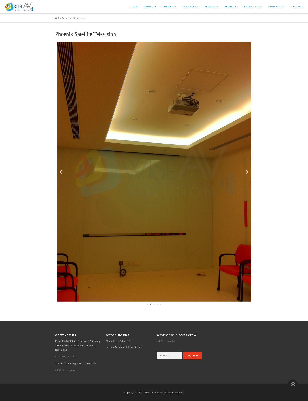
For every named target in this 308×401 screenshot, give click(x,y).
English (297, 6)
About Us (150, 6)
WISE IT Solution (166, 341)
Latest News (253, 6)
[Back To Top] (293, 384)
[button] (61, 172)
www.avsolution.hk (65, 356)
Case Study (190, 6)
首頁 (57, 18)
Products (211, 6)
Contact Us (276, 6)
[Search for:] (169, 355)
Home (134, 6)
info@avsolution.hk (65, 370)
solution (169, 6)
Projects (231, 6)
